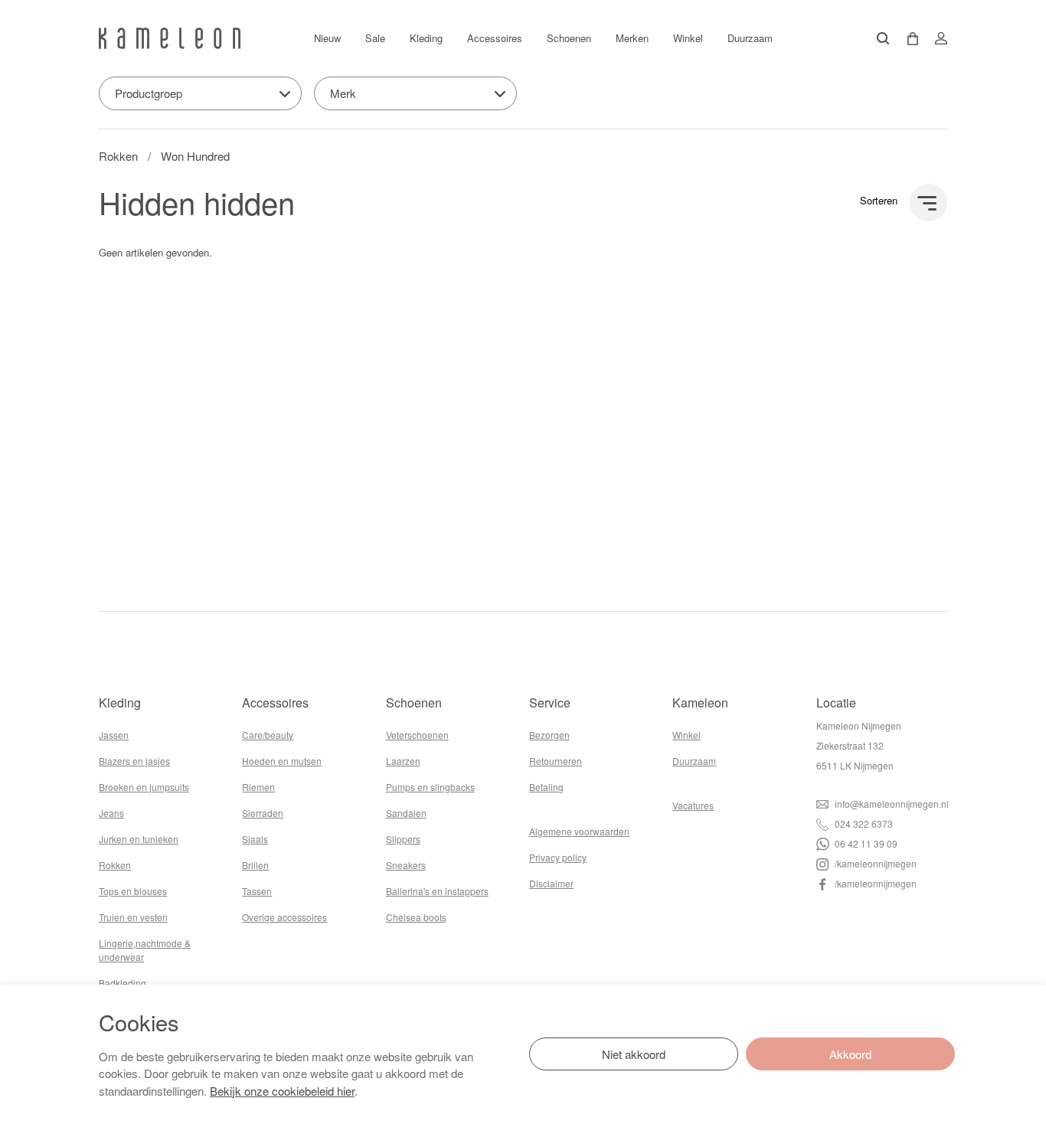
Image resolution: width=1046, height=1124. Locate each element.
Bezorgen (549, 734)
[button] (907, 39)
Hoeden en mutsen (282, 760)
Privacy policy (558, 857)
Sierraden (262, 812)
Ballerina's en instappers (437, 890)
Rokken (118, 156)
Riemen (258, 786)
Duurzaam (750, 38)
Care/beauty (267, 734)
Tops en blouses (133, 890)
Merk (343, 93)
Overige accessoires (284, 916)
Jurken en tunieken (138, 838)
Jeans (111, 812)
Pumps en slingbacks (430, 786)
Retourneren (555, 760)
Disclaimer (551, 883)
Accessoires (494, 38)
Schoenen (569, 38)
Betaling (546, 786)
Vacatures (693, 805)
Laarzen (403, 760)
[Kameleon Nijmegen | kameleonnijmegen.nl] (169, 38)
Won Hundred (195, 156)
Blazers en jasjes (134, 760)
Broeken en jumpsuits (144, 786)
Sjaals (255, 838)
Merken (632, 38)
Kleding (426, 38)
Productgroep (148, 93)
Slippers (403, 838)
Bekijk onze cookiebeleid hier (282, 1091)
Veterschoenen (417, 734)
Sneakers (406, 864)
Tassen (257, 890)
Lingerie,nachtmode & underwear (145, 949)
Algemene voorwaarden (579, 831)
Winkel (688, 38)
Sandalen (406, 812)
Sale (375, 38)
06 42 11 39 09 (864, 843)
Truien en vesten (133, 916)
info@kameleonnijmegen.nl (890, 803)
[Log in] (936, 38)
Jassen (114, 734)
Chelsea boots (416, 916)
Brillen (255, 864)
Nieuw (327, 38)
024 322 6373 (862, 823)
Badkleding (122, 982)
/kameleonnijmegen (874, 863)
